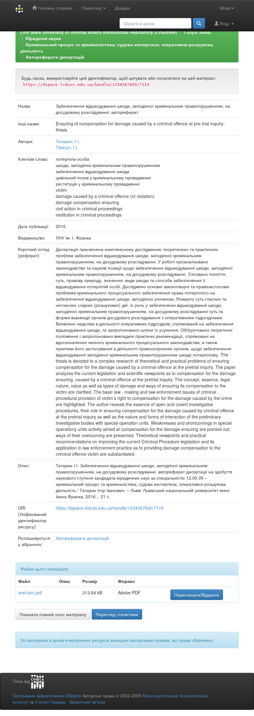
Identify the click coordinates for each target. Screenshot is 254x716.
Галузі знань (197, 32)
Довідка (122, 8)
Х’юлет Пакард (50, 702)
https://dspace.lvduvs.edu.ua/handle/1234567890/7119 (110, 508)
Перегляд (92, 8)
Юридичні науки (43, 38)
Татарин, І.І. (68, 141)
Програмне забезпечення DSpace (46, 695)
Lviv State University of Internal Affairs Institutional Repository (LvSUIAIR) (98, 32)
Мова (225, 8)
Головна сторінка (54, 8)
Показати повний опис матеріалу (53, 614)
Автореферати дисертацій (55, 57)
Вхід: (225, 23)
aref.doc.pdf (30, 592)
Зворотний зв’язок (87, 702)
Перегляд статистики (117, 614)
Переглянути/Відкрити (196, 595)
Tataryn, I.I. (67, 147)
